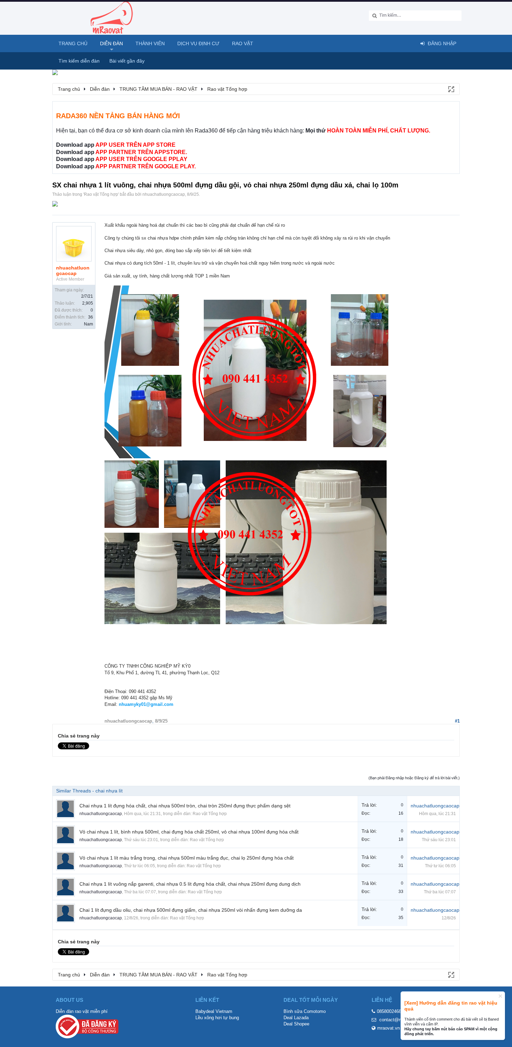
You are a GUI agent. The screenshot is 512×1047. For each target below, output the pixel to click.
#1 (457, 721)
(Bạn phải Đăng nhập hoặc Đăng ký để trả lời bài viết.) (414, 778)
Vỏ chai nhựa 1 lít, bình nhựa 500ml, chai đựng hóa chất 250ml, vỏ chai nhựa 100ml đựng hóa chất (188, 832)
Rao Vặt (242, 43)
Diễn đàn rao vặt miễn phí (82, 1011)
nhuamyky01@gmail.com (146, 704)
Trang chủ (73, 43)
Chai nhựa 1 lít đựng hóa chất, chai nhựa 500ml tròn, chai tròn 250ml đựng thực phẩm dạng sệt (184, 805)
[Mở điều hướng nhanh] (450, 88)
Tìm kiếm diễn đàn (79, 61)
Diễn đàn (111, 43)
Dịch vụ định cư (198, 43)
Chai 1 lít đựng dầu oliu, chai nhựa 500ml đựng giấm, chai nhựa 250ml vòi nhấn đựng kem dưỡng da (190, 910)
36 (90, 317)
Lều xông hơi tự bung (217, 1017)
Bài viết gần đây (127, 61)
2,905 (87, 303)
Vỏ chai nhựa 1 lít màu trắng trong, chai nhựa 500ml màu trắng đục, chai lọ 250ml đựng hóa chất (186, 858)
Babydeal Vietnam (213, 1011)
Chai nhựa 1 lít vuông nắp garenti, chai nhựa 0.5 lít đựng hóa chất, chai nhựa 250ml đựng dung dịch (190, 884)
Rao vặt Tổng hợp (101, 194)
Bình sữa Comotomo (305, 1011)
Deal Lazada (296, 1017)
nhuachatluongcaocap (163, 194)
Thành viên (150, 43)
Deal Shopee (296, 1023)
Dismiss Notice (500, 996)
